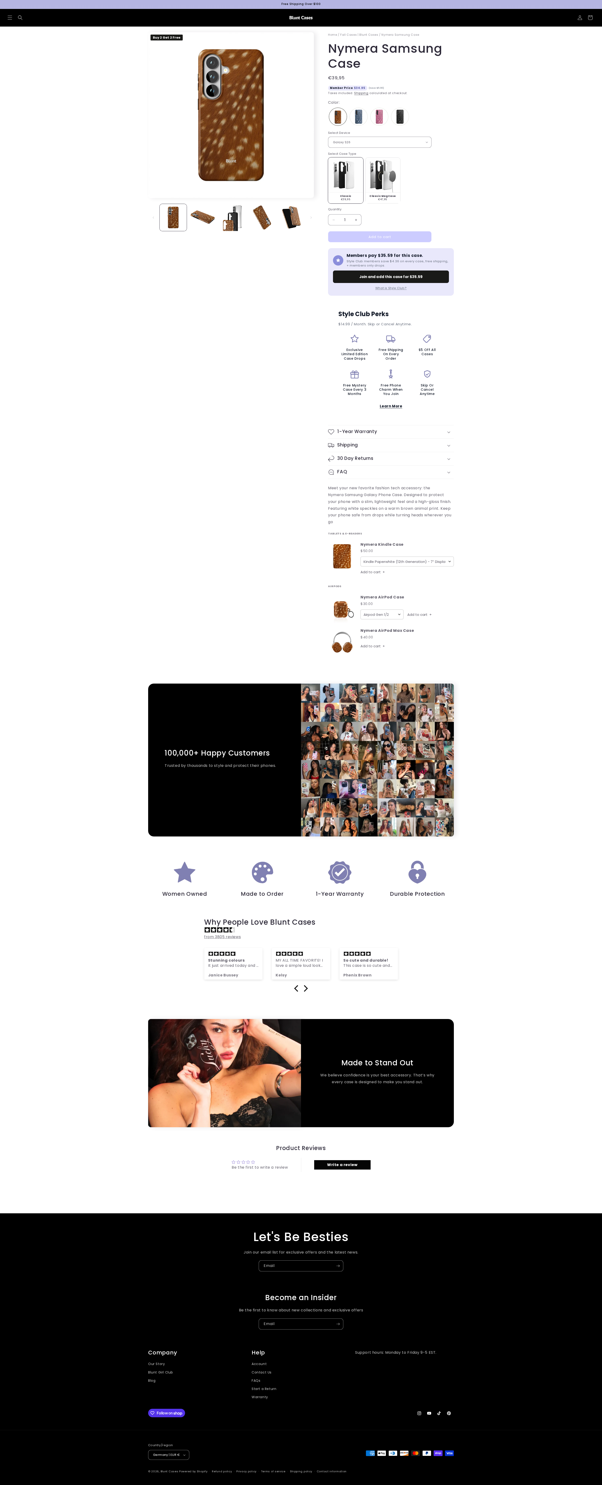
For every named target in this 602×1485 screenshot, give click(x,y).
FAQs (256, 1380)
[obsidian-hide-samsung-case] (400, 117)
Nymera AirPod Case (382, 597)
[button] (10, 17)
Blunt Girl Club (160, 1372)
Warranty (260, 1397)
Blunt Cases (169, 1471)
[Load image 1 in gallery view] (173, 217)
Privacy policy (246, 1471)
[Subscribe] (338, 1265)
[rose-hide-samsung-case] (379, 117)
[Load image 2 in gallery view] (202, 217)
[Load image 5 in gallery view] (291, 217)
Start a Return (264, 1388)
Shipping (361, 93)
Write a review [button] (342, 1164)
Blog (151, 1380)
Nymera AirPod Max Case (387, 630)
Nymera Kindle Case (382, 544)
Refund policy (222, 1471)
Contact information (332, 1471)
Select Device (339, 133)
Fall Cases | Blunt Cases (359, 35)
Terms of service (273, 1471)
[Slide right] (311, 217)
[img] (303, 930)
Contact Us (262, 1372)
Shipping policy (301, 1471)
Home (332, 35)
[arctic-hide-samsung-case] (358, 117)
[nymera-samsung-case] (338, 117)
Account (259, 1364)
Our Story (156, 1364)
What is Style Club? (391, 288)
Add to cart (372, 571)
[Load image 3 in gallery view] (232, 217)
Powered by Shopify (193, 1471)
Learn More (391, 406)
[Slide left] (153, 217)
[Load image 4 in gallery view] (261, 217)
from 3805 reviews (222, 937)
